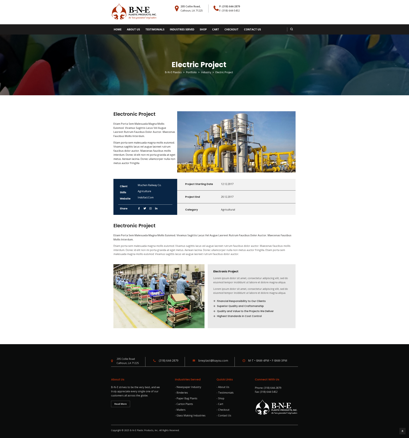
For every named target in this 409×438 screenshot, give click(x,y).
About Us (133, 29)
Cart (215, 29)
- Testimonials (225, 392)
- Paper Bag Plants (186, 398)
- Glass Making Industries (190, 415)
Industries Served (182, 29)
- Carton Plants (184, 404)
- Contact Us (223, 415)
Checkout (231, 29)
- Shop (220, 398)
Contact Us (252, 29)
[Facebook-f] (139, 208)
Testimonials (154, 29)
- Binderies (181, 392)
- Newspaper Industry (188, 387)
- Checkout (222, 409)
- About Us (222, 387)
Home (117, 29)
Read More (120, 403)
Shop (203, 29)
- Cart (219, 404)
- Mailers (180, 409)
